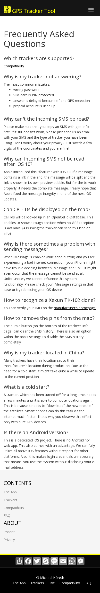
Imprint (9, 532)
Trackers (10, 500)
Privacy (9, 539)
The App (10, 492)
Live (52, 583)
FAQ (7, 515)
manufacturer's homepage (75, 307)
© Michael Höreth (50, 577)
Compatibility (14, 66)
